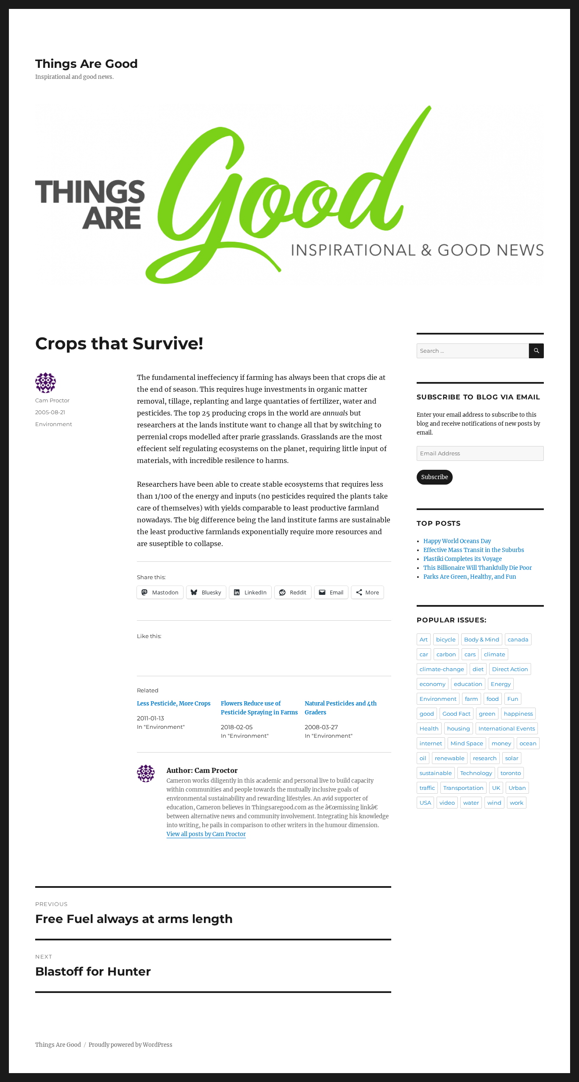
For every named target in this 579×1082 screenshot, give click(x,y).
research (485, 758)
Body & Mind (481, 639)
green (487, 713)
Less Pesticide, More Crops (174, 703)
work (516, 802)
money (501, 743)
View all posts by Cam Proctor (206, 834)
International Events (507, 728)
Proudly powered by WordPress (131, 1045)
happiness (518, 713)
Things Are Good (86, 63)
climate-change (442, 669)
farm (471, 698)
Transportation (463, 787)
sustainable (436, 773)
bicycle (446, 639)
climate (494, 654)
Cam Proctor (52, 400)
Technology (476, 773)
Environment (53, 424)
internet (431, 743)
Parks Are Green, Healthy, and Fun (469, 576)
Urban (517, 787)
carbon (446, 654)
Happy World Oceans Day (457, 541)
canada (518, 639)
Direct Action (510, 669)
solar (511, 758)
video (447, 802)
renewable (450, 758)
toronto (511, 773)
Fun (512, 698)
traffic (427, 787)
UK (496, 787)
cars (470, 654)
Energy (501, 683)
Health (429, 728)
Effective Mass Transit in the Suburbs (473, 550)
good (427, 713)
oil (423, 758)
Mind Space (467, 743)
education (468, 683)
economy (432, 683)
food (493, 698)
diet (478, 669)
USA (425, 802)
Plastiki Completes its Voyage (462, 559)
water (471, 802)
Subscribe (434, 477)
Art (424, 639)
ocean (528, 743)
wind (494, 802)
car (424, 654)
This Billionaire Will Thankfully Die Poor (477, 568)
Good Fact (456, 713)
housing (458, 728)
